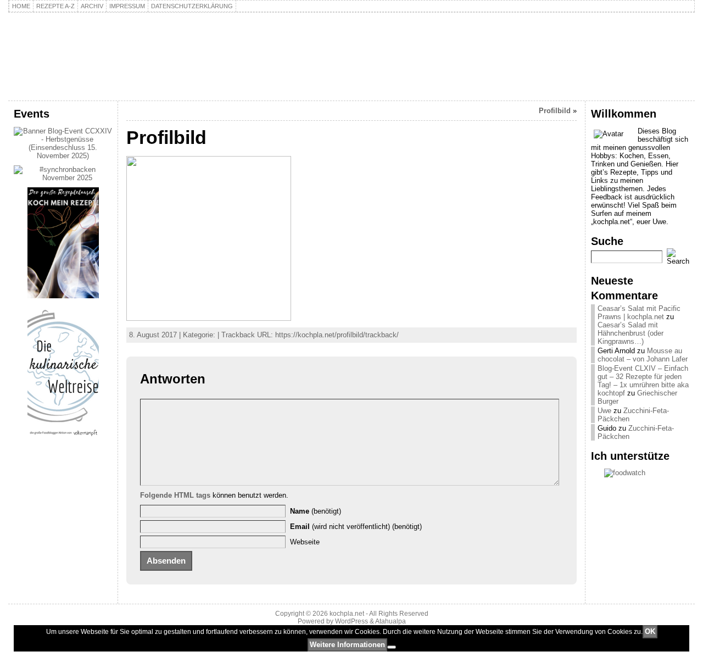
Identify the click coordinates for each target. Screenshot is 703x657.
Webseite (305, 542)
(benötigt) (315, 511)
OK (650, 631)
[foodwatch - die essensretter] (640, 473)
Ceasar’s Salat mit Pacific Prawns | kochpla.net (639, 312)
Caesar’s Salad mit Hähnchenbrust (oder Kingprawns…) (630, 333)
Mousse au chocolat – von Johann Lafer (643, 355)
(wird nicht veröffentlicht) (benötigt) (356, 526)
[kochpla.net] (351, 56)
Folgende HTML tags (175, 495)
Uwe (604, 411)
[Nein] (391, 647)
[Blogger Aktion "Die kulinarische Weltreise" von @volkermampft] (63, 439)
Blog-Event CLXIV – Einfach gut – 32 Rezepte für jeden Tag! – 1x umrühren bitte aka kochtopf (643, 380)
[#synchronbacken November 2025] (63, 178)
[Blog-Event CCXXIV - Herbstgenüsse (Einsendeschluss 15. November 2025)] (63, 156)
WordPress (351, 621)
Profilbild (555, 111)
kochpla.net (74, 42)
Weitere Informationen (347, 645)
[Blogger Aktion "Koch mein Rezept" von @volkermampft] (63, 296)
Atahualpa (390, 621)
